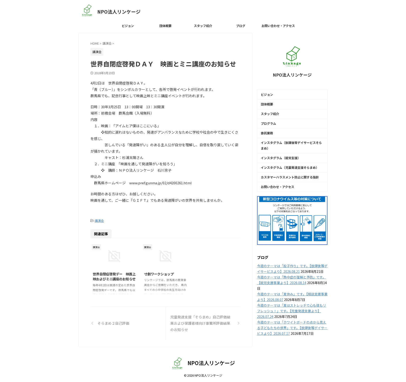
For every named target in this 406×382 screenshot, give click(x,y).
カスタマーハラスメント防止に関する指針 (290, 177)
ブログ (240, 25)
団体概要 (165, 25)
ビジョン (128, 25)
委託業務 (267, 133)
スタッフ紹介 (203, 25)
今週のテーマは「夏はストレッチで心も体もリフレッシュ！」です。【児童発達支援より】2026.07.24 (291, 311)
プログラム (268, 123)
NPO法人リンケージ (119, 11)
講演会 (99, 220)
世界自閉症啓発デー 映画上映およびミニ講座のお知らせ (114, 276)
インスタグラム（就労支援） (281, 158)
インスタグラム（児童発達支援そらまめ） (290, 167)
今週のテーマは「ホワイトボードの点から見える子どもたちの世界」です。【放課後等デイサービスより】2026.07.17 (292, 328)
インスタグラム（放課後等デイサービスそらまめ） (291, 145)
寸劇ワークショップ (159, 273)
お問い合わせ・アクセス (278, 25)
